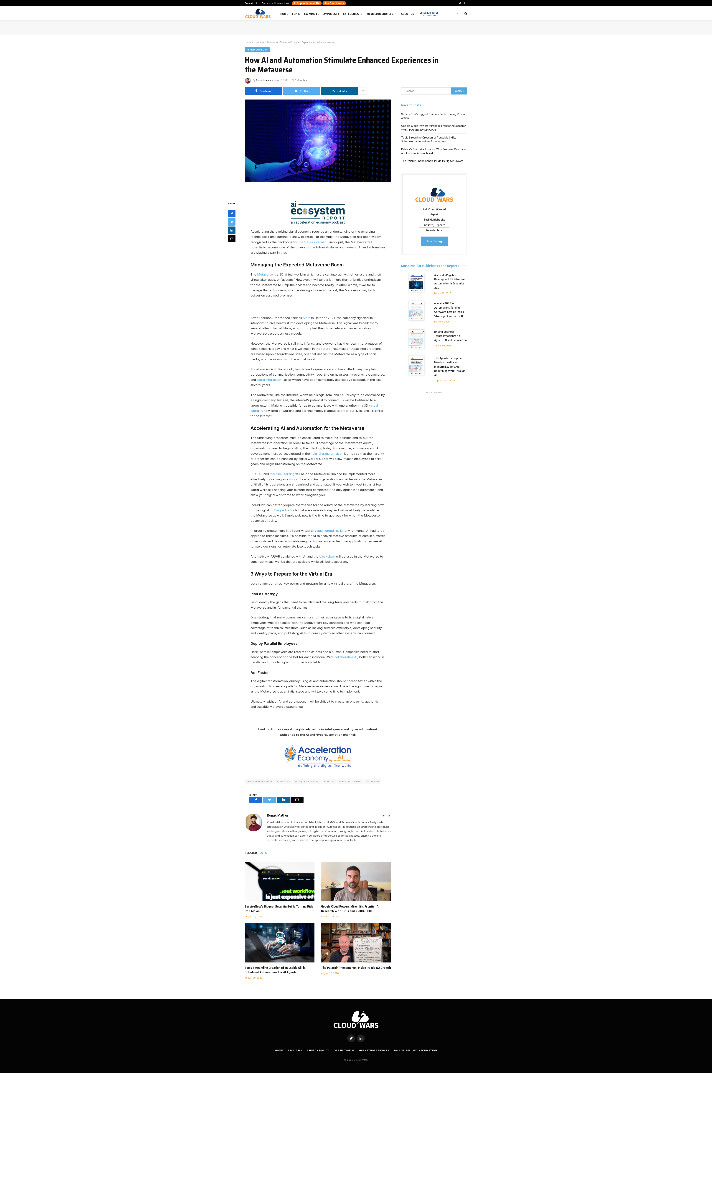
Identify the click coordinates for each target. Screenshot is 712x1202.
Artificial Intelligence (259, 781)
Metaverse (265, 274)
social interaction (269, 380)
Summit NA (251, 3)
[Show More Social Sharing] (363, 91)
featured (329, 781)
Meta (306, 318)
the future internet (312, 242)
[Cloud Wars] (258, 13)
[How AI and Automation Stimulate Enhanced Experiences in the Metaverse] (318, 147)
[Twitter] (231, 221)
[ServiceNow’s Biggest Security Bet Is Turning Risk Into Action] (279, 881)
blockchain (327, 556)
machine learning (282, 474)
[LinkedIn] (231, 230)
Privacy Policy (318, 1050)
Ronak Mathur (263, 80)
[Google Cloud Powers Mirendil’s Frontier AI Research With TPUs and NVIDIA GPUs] (356, 881)
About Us (407, 13)
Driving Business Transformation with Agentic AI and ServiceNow (450, 336)
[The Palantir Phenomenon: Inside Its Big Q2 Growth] (356, 942)
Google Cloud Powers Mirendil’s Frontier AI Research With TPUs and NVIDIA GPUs (350, 908)
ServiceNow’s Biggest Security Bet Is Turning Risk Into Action (279, 908)
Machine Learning (350, 781)
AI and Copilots (257, 49)
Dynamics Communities (275, 3)
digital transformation (328, 453)
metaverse (372, 781)
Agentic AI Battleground (429, 12)
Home (284, 13)
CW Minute (311, 13)
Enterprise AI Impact (307, 781)
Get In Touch (344, 1050)
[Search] (465, 13)
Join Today (434, 241)
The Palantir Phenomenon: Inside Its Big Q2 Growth (356, 967)
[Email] (231, 238)
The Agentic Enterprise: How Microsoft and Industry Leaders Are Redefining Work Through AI (449, 366)
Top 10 (296, 13)
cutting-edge (280, 510)
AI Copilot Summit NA (307, 3)
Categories (351, 13)
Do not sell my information (415, 1050)
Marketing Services (374, 1050)
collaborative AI (345, 657)
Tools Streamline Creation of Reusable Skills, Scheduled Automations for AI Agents (275, 970)
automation (283, 781)
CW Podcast (331, 13)
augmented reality (330, 530)
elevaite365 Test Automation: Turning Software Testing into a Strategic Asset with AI (449, 309)
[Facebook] (231, 213)
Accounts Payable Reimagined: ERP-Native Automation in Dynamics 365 (449, 281)
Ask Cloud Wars (334, 3)
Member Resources (380, 13)
